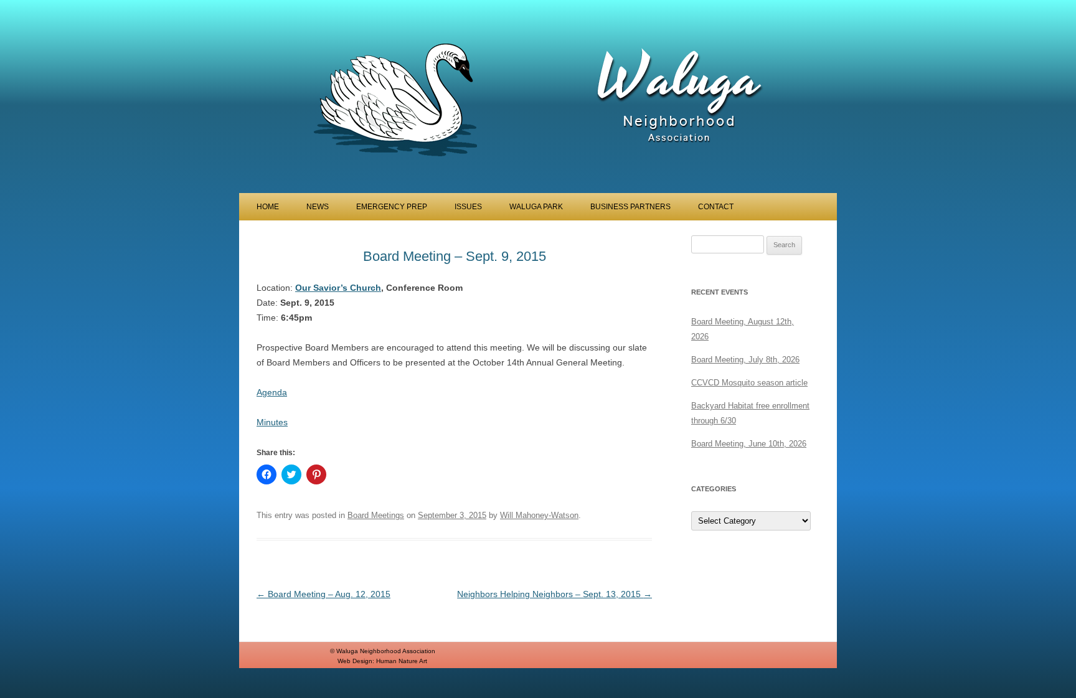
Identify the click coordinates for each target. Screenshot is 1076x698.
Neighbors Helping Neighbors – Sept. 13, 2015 (554, 594)
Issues (468, 206)
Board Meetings (375, 515)
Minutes (272, 422)
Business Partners (630, 206)
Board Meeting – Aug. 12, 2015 (323, 594)
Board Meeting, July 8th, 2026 (745, 359)
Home (268, 206)
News (317, 206)
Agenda (272, 392)
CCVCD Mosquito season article (749, 382)
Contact (716, 206)
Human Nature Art (401, 661)
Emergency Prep (391, 206)
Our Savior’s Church (338, 288)
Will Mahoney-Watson (539, 515)
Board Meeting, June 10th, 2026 (748, 443)
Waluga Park (536, 206)
